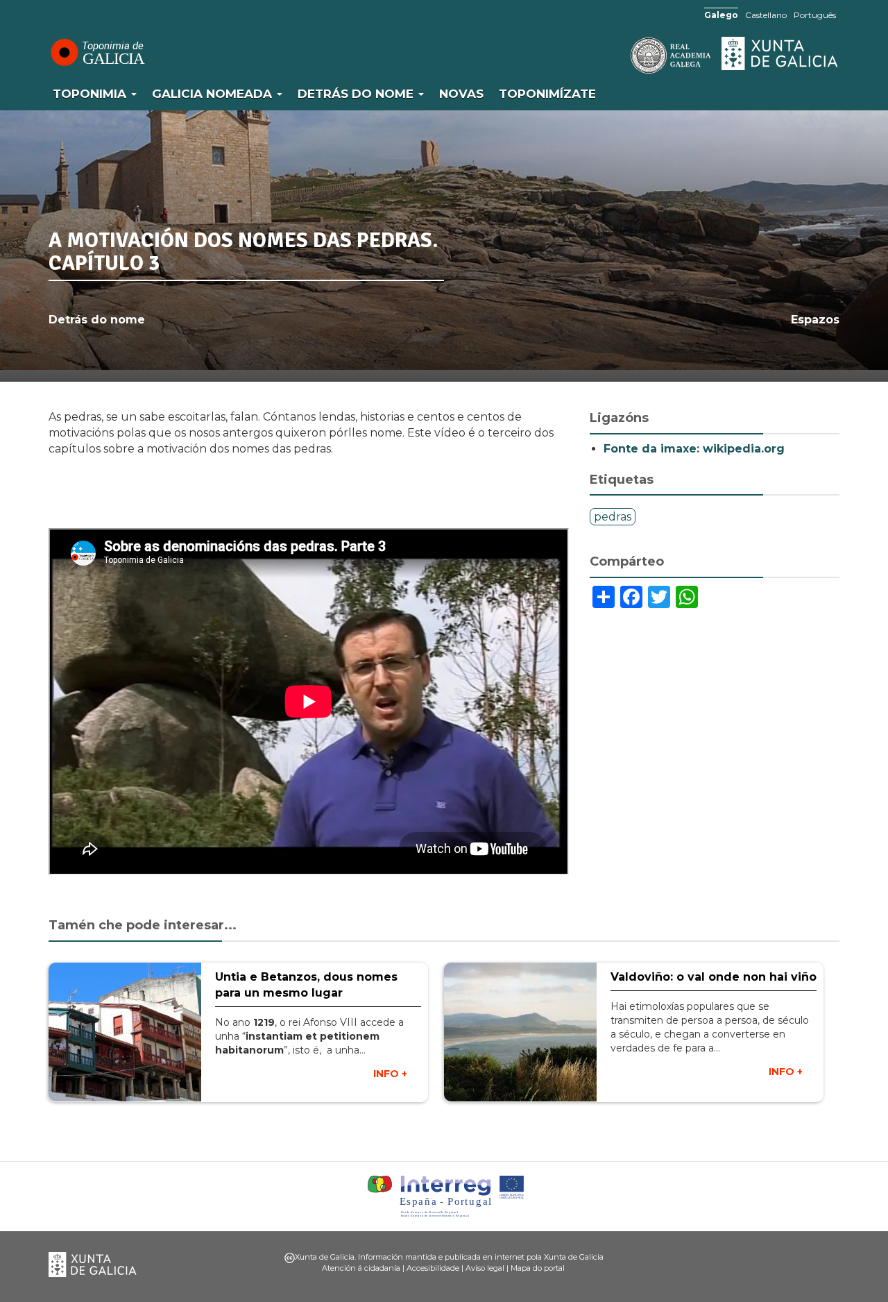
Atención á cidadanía (361, 1268)
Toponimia (91, 94)
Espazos (815, 319)
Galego (721, 15)
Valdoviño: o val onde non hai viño (713, 976)
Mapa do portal (538, 1268)
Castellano (766, 15)
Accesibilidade (433, 1268)
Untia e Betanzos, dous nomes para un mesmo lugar (306, 984)
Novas (461, 94)
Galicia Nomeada (213, 94)
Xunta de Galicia (780, 53)
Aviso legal (485, 1268)
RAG (628, 55)
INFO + (390, 1073)
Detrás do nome (357, 94)
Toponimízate (547, 94)
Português (815, 15)
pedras (612, 516)
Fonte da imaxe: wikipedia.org (694, 448)
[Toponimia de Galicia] (97, 52)
